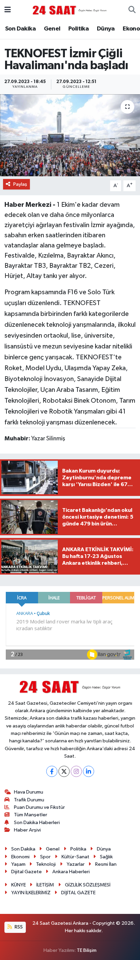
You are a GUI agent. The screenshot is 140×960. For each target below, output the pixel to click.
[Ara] (132, 10)
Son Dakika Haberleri (37, 822)
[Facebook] (51, 771)
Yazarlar (76, 864)
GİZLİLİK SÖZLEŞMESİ (87, 884)
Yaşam (18, 864)
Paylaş (20, 184)
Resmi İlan (106, 864)
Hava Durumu (28, 792)
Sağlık (106, 856)
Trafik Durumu (29, 799)
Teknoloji (46, 864)
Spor (45, 856)
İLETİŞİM (45, 884)
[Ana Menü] (7, 10)
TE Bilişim (87, 950)
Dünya (106, 29)
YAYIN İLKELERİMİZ (31, 892)
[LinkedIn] (88, 771)
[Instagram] (76, 771)
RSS (18, 926)
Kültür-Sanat (75, 856)
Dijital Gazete (26, 871)
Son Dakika (20, 29)
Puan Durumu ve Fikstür (39, 807)
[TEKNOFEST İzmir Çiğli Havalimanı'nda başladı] (70, 135)
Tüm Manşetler (30, 814)
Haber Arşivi (27, 830)
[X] (64, 771)
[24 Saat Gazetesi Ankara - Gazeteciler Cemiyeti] (69, 10)
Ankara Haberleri (71, 871)
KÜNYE (18, 884)
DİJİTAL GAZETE (78, 892)
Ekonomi (20, 856)
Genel (52, 29)
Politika (78, 29)
